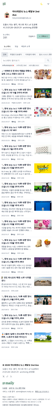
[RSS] (11, 376)
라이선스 (36, 405)
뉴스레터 (7, 46)
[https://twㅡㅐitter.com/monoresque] (3, 376)
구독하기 (44, 36)
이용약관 (5, 405)
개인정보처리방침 (14, 405)
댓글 (16, 46)
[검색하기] (48, 60)
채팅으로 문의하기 (42, 391)
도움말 (4, 388)
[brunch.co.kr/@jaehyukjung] (7, 376)
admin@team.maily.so (25, 391)
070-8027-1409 (30, 399)
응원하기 (31, 36)
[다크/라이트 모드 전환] (41, 3)
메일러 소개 (25, 46)
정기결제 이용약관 (26, 405)
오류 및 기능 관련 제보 (17, 388)
